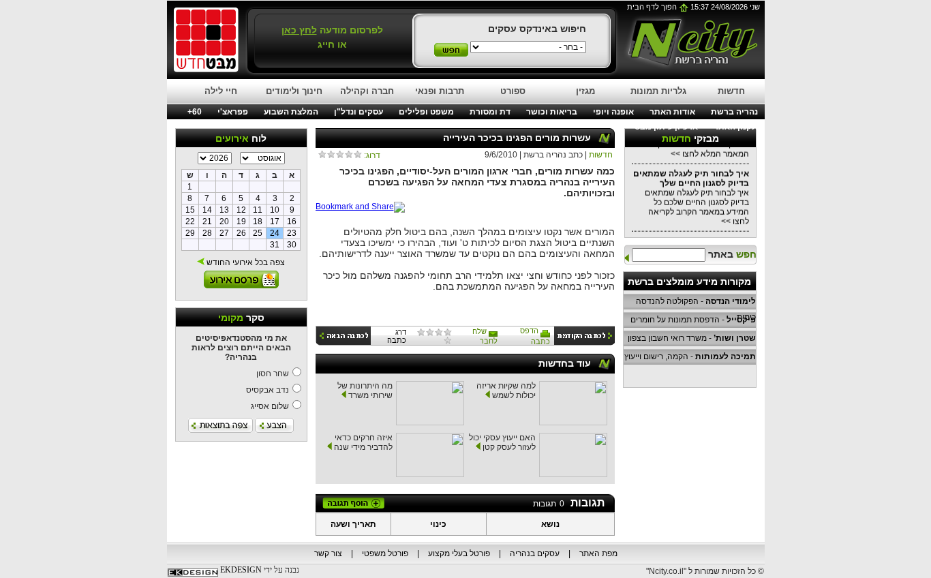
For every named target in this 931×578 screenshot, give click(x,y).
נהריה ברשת (734, 112)
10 (274, 210)
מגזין (585, 91)
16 (291, 221)
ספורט (512, 91)
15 (190, 210)
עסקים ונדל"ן (358, 112)
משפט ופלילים (426, 112)
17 (274, 221)
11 (257, 210)
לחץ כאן (299, 30)
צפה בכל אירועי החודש (244, 262)
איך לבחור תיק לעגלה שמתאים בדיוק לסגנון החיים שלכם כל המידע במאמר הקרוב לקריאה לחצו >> (691, 195)
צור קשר (328, 553)
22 (190, 221)
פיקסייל (741, 319)
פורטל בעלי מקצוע (459, 553)
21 (207, 221)
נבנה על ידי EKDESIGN (259, 570)
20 (224, 221)
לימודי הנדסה (730, 301)
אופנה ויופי (613, 112)
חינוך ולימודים (294, 91)
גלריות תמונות (658, 91)
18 (257, 221)
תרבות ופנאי (439, 91)
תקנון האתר (736, 127)
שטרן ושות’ (735, 338)
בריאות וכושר (551, 112)
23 (291, 233)
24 (274, 233)
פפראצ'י (232, 112)
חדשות (731, 91)
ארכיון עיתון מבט (666, 127)
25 (257, 233)
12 (241, 210)
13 (224, 210)
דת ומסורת (490, 112)
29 (190, 233)
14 (207, 210)
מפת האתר (598, 553)
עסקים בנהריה (535, 553)
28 (207, 233)
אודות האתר (672, 112)
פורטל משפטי (385, 553)
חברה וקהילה (367, 91)
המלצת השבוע (291, 112)
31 (274, 244)
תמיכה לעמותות (725, 356)
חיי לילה (220, 91)
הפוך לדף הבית (653, 7)
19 (241, 221)
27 (224, 233)
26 (241, 233)
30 (291, 244)
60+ (194, 112)
